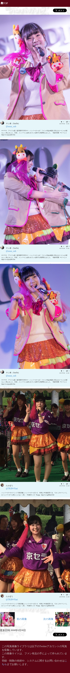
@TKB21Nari (12, 488)
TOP (5, 3)
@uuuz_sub (11, 126)
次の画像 (49, 619)
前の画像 (21, 619)
